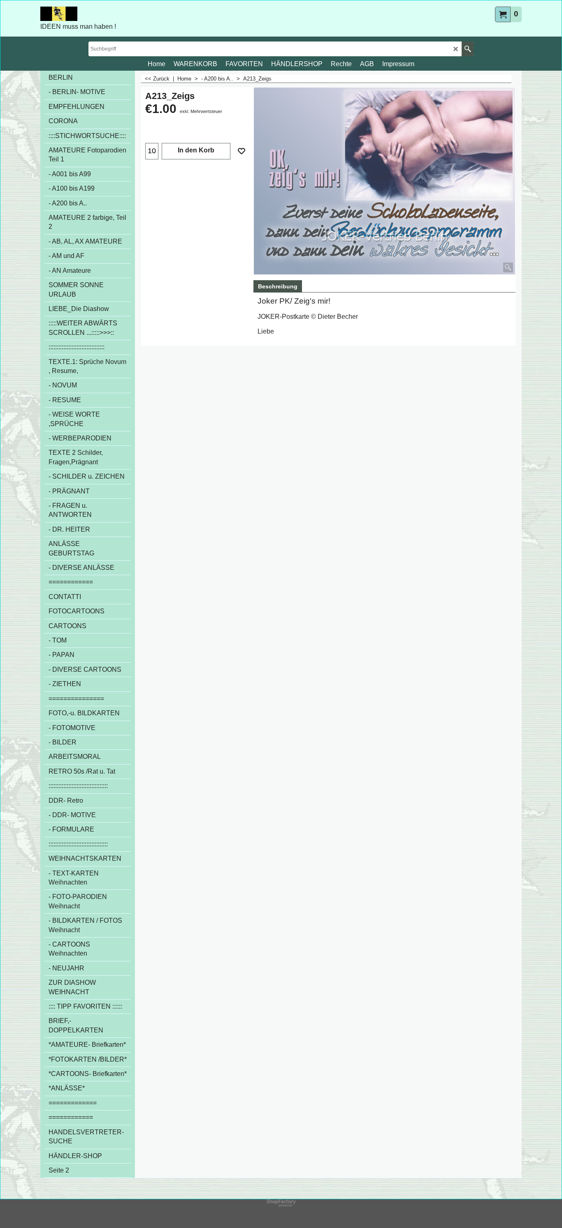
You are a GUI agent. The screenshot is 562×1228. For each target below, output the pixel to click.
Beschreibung (277, 286)
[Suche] (468, 48)
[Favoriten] (241, 151)
